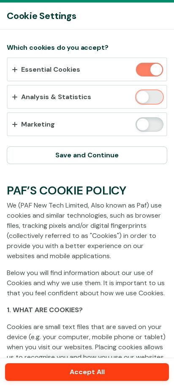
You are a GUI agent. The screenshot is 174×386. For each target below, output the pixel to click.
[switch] (155, 70)
